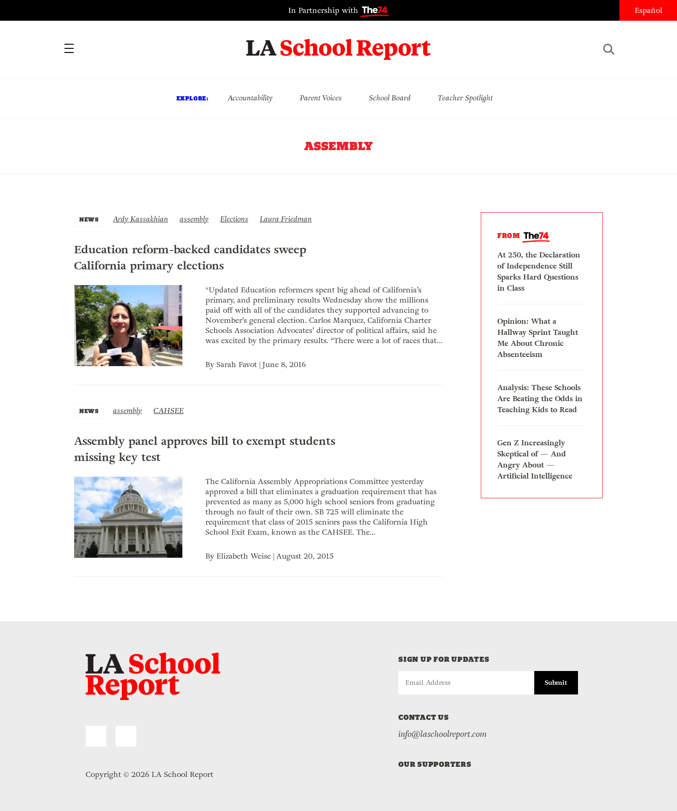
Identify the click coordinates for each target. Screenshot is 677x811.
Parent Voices (321, 98)
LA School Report (339, 44)
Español (648, 10)
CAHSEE (168, 410)
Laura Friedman (286, 219)
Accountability (250, 98)
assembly (194, 219)
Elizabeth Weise (243, 556)
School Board (390, 98)
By (210, 364)
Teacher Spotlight (465, 98)
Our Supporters (435, 764)
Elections (234, 219)
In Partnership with (324, 10)
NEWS (89, 219)
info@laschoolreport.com (442, 734)
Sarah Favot (236, 364)
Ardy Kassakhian (140, 219)
